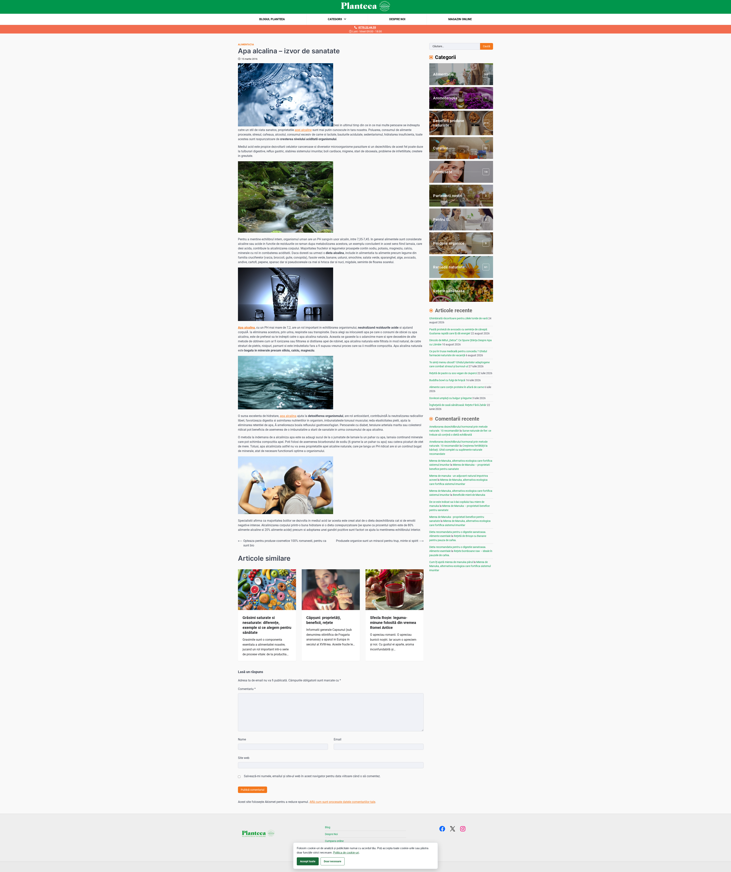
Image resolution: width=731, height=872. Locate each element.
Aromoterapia (460, 98)
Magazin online (460, 19)
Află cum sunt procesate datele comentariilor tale (342, 802)
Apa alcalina (246, 327)
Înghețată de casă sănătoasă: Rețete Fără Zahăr (457, 404)
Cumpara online (334, 840)
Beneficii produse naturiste (460, 123)
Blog (327, 827)
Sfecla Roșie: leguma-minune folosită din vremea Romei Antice (393, 622)
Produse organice (460, 243)
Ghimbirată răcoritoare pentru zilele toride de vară (458, 318)
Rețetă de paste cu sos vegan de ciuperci (453, 373)
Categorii (335, 19)
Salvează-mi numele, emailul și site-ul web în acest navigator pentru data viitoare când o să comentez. (312, 776)
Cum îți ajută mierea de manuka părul (451, 562)
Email (337, 739)
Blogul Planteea (272, 19)
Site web (243, 758)
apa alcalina (288, 416)
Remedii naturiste (460, 267)
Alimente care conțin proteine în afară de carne (456, 387)
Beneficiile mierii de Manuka (469, 494)
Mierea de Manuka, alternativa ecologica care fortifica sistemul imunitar (460, 566)
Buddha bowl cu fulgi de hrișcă (447, 380)
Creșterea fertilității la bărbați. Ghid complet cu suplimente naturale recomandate (458, 449)
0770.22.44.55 (367, 27)
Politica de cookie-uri (346, 852)
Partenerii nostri (460, 195)
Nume (242, 739)
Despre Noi (397, 19)
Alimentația (246, 44)
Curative (460, 148)
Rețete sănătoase (460, 291)
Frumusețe (460, 172)
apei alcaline (303, 130)
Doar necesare (332, 861)
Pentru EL (460, 219)
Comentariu (247, 689)
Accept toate (307, 861)
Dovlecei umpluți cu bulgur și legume (450, 398)
